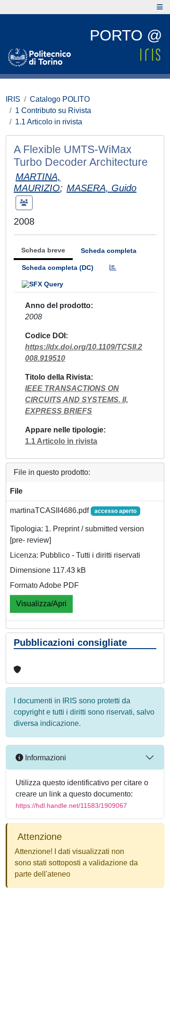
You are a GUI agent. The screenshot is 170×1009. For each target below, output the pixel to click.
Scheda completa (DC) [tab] (58, 267)
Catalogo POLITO (60, 99)
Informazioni (44, 758)
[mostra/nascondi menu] (159, 7)
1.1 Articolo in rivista (48, 122)
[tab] (113, 268)
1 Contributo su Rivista (53, 110)
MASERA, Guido (101, 188)
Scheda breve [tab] (43, 250)
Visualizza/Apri (41, 604)
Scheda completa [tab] (108, 250)
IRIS (13, 99)
